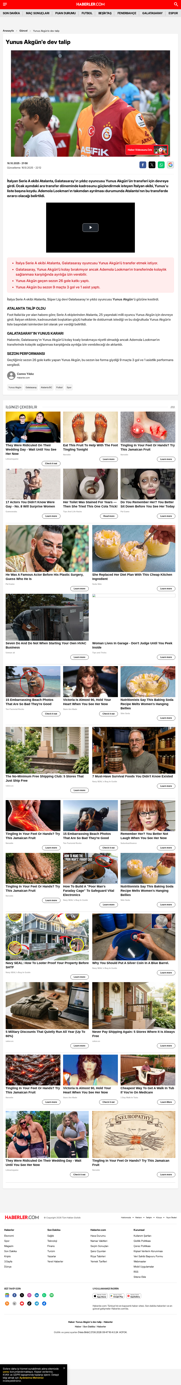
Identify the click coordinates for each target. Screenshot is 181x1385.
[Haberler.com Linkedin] (37, 1295)
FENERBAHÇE (127, 13)
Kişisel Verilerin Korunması (148, 1251)
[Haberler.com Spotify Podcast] (51, 1295)
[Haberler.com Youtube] (22, 1304)
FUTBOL (87, 13)
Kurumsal (139, 1229)
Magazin (8, 1245)
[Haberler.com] (22, 1218)
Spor (69, 387)
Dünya (7, 1266)
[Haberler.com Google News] (7, 1295)
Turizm (51, 1251)
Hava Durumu (98, 1235)
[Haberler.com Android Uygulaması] (116, 1296)
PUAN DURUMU (65, 13)
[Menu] (5, 4)
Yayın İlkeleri (171, 1217)
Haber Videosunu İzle (140, 149)
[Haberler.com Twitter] (22, 1295)
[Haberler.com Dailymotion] (44, 1304)
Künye (159, 1217)
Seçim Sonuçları (99, 1245)
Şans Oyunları (98, 1251)
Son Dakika (10, 1251)
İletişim (149, 1217)
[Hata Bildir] (84, 1332)
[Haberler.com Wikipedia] (14, 1304)
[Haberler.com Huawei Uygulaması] (133, 1296)
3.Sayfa (8, 1261)
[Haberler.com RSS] (7, 1304)
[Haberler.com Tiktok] (29, 1304)
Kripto (7, 1256)
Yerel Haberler (55, 1261)
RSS (136, 1271)
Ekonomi (9, 1235)
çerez (6, 1371)
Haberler (9, 1229)
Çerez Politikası (142, 1245)
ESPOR (173, 13)
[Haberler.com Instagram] (29, 1295)
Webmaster (140, 1261)
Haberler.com (98, 1229)
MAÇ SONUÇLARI (37, 13)
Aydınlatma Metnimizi (31, 1377)
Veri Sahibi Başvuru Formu (148, 1256)
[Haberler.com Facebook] (14, 1295)
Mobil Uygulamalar (144, 1266)
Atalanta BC (46, 387)
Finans (51, 1245)
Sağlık (50, 1235)
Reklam (138, 1217)
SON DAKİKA (11, 13)
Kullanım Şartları (142, 1235)
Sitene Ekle (140, 1276)
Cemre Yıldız (25, 374)
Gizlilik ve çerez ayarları (66, 1332)
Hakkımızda (126, 1217)
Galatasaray (31, 387)
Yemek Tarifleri (98, 1261)
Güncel (23, 30)
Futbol (59, 387)
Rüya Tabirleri (98, 1256)
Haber (78, 1326)
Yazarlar (51, 1256)
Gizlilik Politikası (142, 1240)
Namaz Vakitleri (98, 1240)
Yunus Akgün (14, 387)
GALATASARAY (152, 13)
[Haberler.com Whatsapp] (44, 1295)
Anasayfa (8, 30)
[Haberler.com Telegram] (37, 1304)
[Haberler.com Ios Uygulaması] (100, 1296)
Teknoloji (52, 1240)
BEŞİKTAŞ (105, 13)
